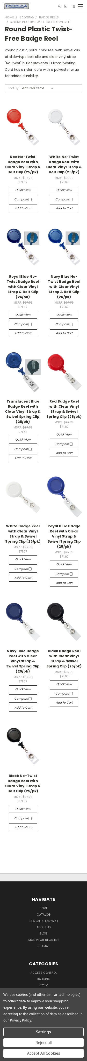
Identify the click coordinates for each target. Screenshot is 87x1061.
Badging (43, 979)
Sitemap (43, 946)
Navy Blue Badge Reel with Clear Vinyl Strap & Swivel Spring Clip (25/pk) (23, 661)
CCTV (43, 985)
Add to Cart (22, 208)
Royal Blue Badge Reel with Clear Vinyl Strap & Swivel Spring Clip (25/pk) (64, 536)
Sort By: (13, 88)
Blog (43, 933)
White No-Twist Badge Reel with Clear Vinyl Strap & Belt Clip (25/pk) (64, 164)
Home (44, 908)
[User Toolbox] (65, 6)
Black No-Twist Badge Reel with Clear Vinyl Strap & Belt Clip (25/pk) (23, 783)
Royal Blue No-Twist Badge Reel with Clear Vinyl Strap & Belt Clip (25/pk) (23, 286)
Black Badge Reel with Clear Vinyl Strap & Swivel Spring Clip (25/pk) (64, 659)
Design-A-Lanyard (43, 921)
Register (52, 940)
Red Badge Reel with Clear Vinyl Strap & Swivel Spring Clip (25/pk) (64, 409)
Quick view (23, 190)
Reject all (44, 1042)
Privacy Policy (20, 1020)
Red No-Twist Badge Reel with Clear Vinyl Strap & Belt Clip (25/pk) (23, 164)
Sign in (33, 940)
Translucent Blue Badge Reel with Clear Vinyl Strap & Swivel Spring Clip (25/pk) (23, 411)
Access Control (43, 973)
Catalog (44, 914)
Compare (21, 199)
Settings (43, 1032)
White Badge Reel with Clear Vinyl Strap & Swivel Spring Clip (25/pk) (23, 534)
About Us (43, 927)
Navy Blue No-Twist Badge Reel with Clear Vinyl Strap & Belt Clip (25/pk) (64, 286)
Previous (7, 1056)
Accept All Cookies (43, 1053)
